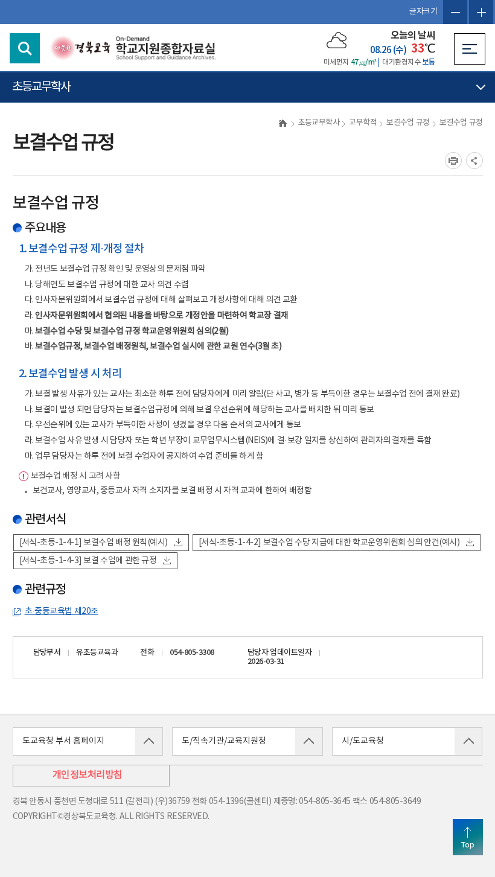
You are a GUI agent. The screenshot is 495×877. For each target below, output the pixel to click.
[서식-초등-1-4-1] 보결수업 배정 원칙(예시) (93, 542)
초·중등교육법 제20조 (61, 611)
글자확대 (481, 12)
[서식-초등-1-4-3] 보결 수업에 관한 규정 (88, 561)
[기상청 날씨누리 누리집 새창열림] (336, 39)
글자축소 (455, 12)
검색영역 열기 (25, 48)
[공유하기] (474, 160)
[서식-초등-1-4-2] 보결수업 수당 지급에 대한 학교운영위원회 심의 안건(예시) (329, 542)
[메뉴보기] (469, 49)
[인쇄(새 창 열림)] (453, 160)
